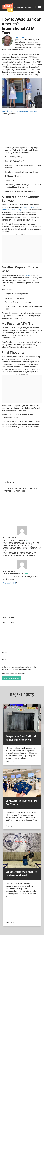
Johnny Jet (20, 38)
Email (4, 660)
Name (5, 652)
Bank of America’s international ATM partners (20, 111)
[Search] (35, 7)
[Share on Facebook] (2, 568)
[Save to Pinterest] (2, 578)
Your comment (8, 622)
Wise (28, 275)
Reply (28, 540)
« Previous (6, 583)
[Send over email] (2, 583)
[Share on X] (2, 573)
